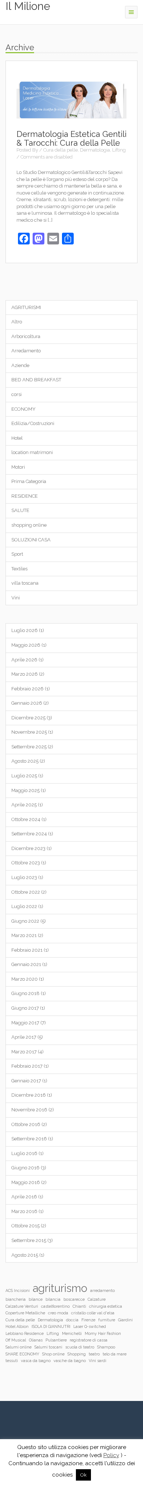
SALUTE (20, 510)
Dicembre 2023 (28, 848)
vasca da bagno (36, 1360)
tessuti (12, 1360)
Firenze (88, 1320)
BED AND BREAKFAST (36, 379)
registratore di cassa (88, 1340)
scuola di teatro (79, 1347)
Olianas (36, 1340)
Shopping (76, 1354)
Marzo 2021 (24, 935)
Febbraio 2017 (27, 1066)
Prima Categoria (28, 481)
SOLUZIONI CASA (31, 539)
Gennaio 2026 (26, 703)
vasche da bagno (70, 1360)
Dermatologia (95, 150)
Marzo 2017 (24, 1051)
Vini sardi (97, 1360)
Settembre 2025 (29, 746)
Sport (17, 554)
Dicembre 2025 (28, 717)
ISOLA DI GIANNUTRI (51, 1326)
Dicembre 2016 (28, 1095)
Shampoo (106, 1347)
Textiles (19, 568)
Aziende (20, 365)
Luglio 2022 (24, 906)
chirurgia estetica (105, 1306)
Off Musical (16, 1340)
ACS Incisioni (18, 1290)
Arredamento (26, 350)
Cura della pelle (60, 150)
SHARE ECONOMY (22, 1354)
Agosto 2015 (24, 1255)
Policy (111, 1455)
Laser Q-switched (89, 1326)
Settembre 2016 (29, 1138)
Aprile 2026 (24, 659)
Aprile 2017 (23, 1037)
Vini (15, 597)
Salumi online (19, 1347)
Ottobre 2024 (25, 819)
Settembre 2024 (29, 833)
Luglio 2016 (24, 1153)
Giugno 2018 (25, 993)
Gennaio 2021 (26, 964)
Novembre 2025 (29, 732)
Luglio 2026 (24, 630)
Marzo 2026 (24, 674)
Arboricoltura (25, 336)
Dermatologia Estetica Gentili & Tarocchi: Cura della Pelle (71, 138)
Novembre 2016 (29, 1109)
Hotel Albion (17, 1326)
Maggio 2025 (25, 790)
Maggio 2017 (25, 1022)
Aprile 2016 (24, 1196)
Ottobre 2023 (25, 862)
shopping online (29, 525)
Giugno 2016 (25, 1167)
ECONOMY (23, 409)
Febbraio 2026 (27, 688)
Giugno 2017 (25, 1008)
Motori (18, 467)
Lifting (119, 150)
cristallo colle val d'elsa (92, 1313)
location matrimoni (32, 452)
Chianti (79, 1306)
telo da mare (114, 1354)
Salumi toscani (48, 1347)
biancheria (16, 1299)
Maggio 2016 (25, 1182)
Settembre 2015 (28, 1240)
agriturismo (60, 1288)
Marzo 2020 (24, 979)
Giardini (125, 1320)
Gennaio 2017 (26, 1080)
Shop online (53, 1354)
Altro (16, 321)
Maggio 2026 (25, 645)
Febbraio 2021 (27, 950)
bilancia (52, 1299)
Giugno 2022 (25, 921)
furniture (106, 1320)
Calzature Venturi (22, 1306)
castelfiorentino (55, 1306)
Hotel (17, 438)
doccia (72, 1320)
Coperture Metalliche (25, 1313)
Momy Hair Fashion (103, 1333)
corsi (16, 394)
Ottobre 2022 (25, 892)
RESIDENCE (24, 496)
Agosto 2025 (24, 761)
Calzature (97, 1299)
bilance (36, 1299)
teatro (94, 1354)
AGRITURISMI (26, 307)
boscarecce (74, 1299)
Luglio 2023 (24, 877)
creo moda (58, 1313)
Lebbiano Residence (25, 1333)
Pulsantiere (56, 1340)
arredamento (102, 1290)
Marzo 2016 (24, 1211)
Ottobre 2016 (25, 1124)
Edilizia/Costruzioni (32, 423)
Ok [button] (83, 1475)
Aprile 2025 (24, 804)
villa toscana (24, 583)
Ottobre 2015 (25, 1225)
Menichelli (72, 1333)
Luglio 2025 (24, 775)
